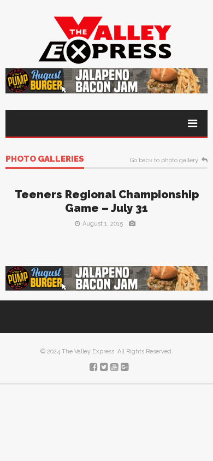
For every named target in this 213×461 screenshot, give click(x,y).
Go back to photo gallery (164, 160)
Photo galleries (44, 159)
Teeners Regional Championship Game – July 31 (107, 201)
